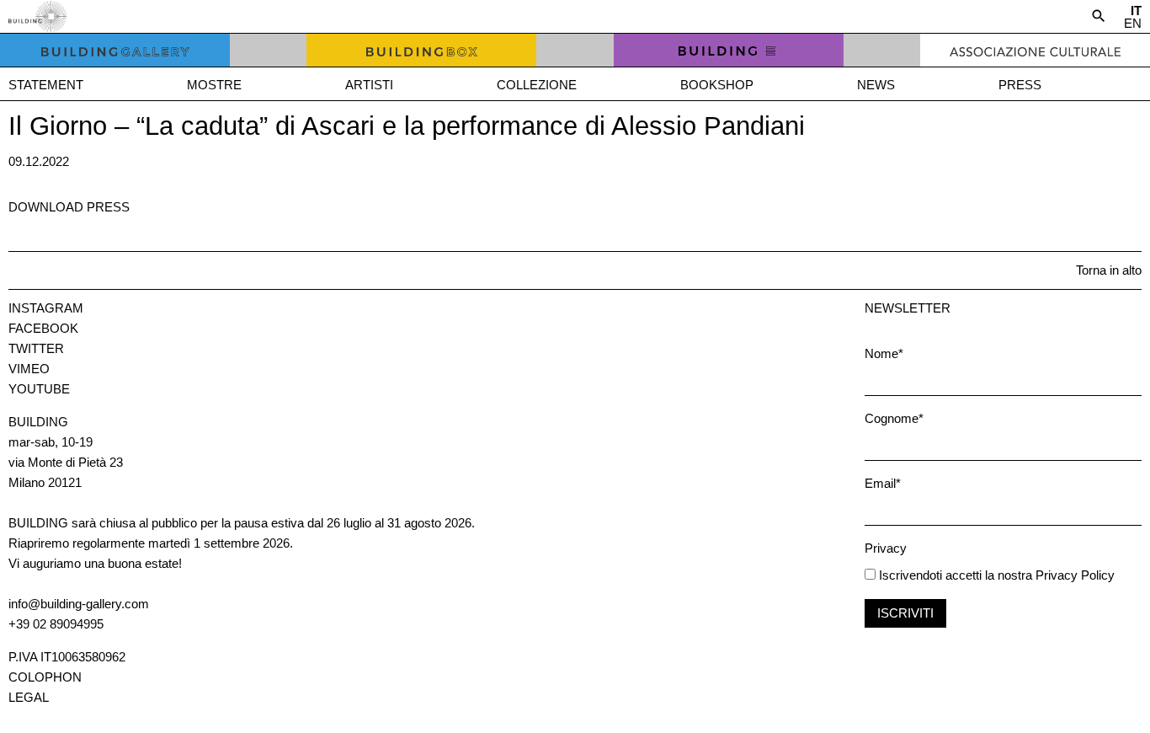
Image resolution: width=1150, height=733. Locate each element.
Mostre (214, 85)
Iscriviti (905, 613)
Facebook (43, 328)
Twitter (36, 348)
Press (1019, 85)
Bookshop (716, 85)
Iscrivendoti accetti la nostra (954, 575)
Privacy (886, 548)
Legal (28, 697)
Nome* (884, 353)
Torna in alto (1109, 270)
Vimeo (29, 368)
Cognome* (894, 418)
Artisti (369, 85)
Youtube (39, 389)
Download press (69, 207)
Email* (883, 483)
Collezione (537, 85)
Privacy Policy (1075, 575)
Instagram (45, 308)
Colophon (45, 677)
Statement (45, 85)
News (876, 85)
